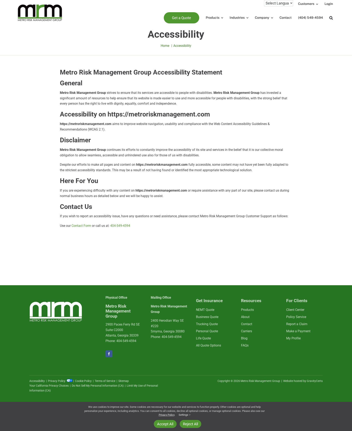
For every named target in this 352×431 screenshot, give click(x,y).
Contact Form (81, 226)
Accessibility (37, 381)
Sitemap (123, 381)
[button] (331, 17)
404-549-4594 (120, 226)
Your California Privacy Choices (49, 385)
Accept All (165, 424)
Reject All (190, 424)
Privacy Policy (57, 381)
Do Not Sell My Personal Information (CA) (98, 385)
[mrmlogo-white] (55, 303)
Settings (184, 414)
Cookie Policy (83, 381)
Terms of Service (105, 381)
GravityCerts (315, 381)
